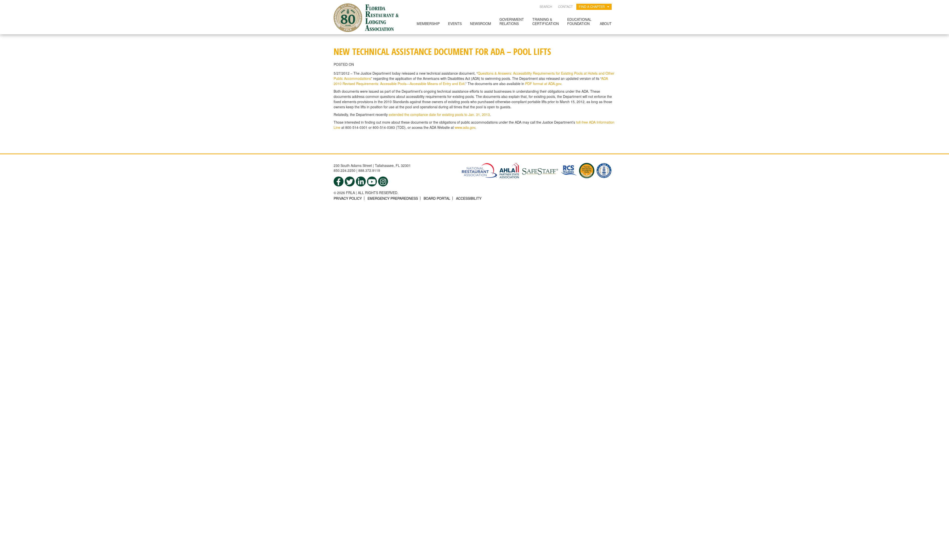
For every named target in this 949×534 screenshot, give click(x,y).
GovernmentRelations (511, 21)
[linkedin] (361, 181)
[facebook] (339, 181)
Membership (428, 23)
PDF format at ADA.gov (543, 83)
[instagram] (383, 181)
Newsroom (480, 23)
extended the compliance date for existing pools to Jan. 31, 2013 (439, 114)
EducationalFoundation (579, 21)
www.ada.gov (465, 127)
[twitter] (350, 181)
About (606, 23)
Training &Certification (545, 21)
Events (455, 23)
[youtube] (372, 181)
